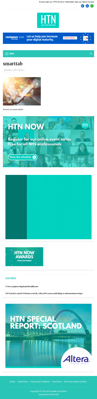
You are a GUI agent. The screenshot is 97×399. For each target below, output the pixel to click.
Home (12, 382)
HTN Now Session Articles (75, 382)
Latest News (22, 382)
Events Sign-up (45, 1)
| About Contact (87, 1)
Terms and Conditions (40, 382)
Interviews (57, 382)
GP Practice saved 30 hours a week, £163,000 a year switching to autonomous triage (44, 293)
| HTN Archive (58, 1)
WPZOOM (54, 394)
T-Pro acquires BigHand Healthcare (21, 286)
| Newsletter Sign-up (72, 1)
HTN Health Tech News (56, 391)
